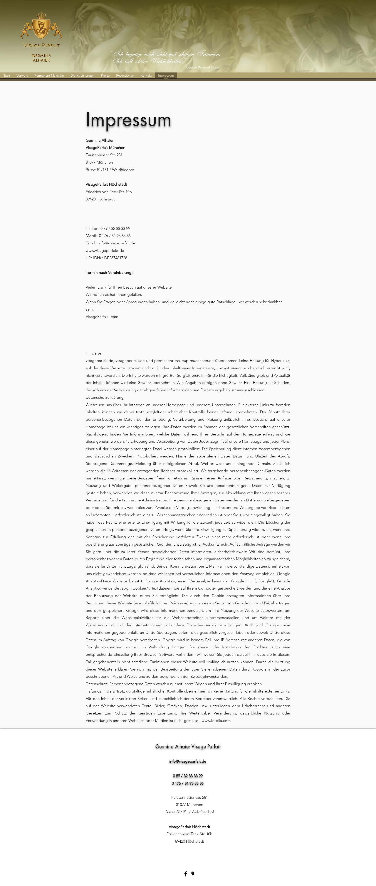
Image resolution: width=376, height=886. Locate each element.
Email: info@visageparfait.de (110, 243)
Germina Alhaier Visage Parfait (187, 746)
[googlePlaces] (193, 874)
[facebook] (185, 874)
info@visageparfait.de (187, 761)
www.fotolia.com (216, 720)
